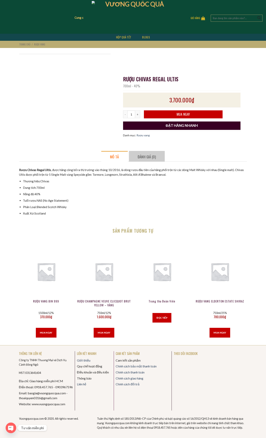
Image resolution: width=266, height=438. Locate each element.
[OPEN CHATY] (11, 428)
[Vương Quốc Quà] (133, 17)
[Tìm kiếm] (259, 18)
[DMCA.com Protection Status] (29, 426)
